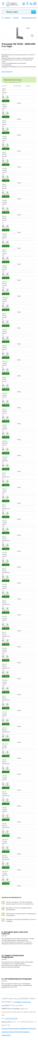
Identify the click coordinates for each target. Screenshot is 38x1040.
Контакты (5, 1028)
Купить (19, 103)
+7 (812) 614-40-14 (10, 1018)
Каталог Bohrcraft (15, 1032)
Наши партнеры (13, 1028)
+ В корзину (6, 101)
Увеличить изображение (32, 35)
